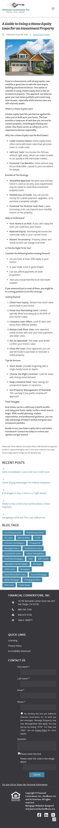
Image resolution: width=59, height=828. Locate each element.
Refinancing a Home (41, 34)
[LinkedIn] (46, 815)
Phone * (21, 701)
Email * (20, 690)
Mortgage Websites (35, 806)
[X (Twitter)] (53, 815)
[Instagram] (54, 819)
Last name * (23, 678)
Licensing (12, 640)
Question (21, 739)
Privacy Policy (14, 645)
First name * (23, 666)
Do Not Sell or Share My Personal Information (25, 784)
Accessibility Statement (19, 651)
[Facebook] (39, 815)
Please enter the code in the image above (37, 760)
